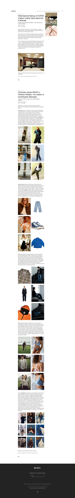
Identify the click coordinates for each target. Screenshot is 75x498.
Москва (25, 76)
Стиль (22, 90)
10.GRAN (35, 76)
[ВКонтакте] (23, 26)
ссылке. (35, 450)
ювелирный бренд (30, 76)
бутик (19, 76)
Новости (19, 90)
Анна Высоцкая (22, 25)
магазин (21, 76)
